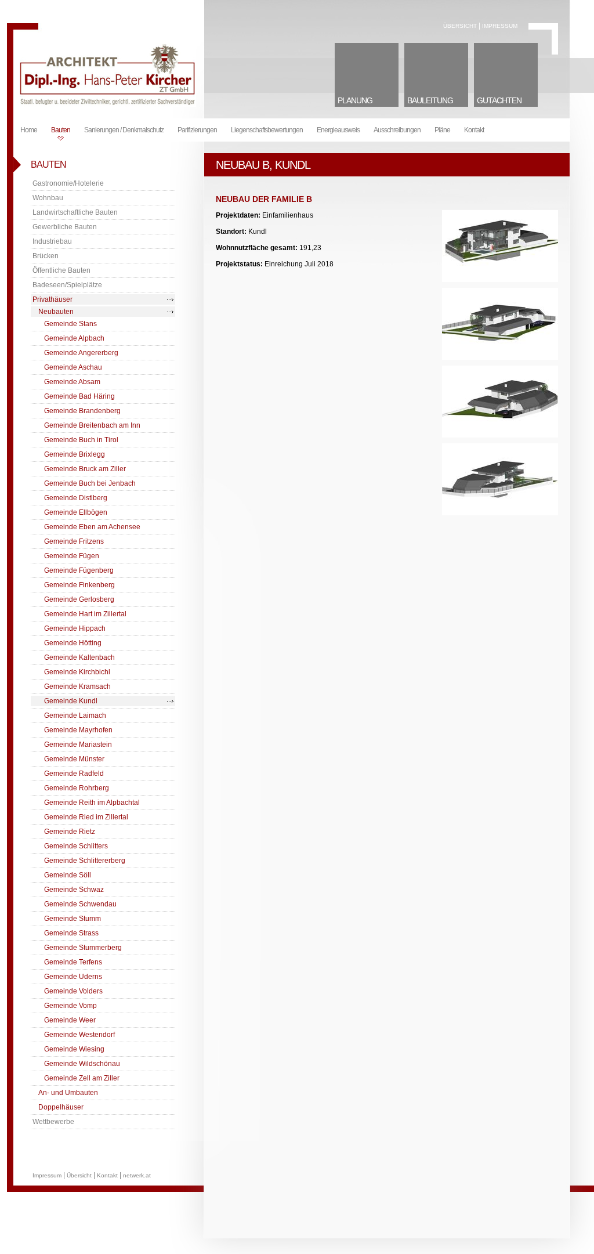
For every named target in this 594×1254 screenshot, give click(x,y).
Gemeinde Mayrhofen (78, 730)
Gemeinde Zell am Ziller (81, 1078)
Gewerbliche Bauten (64, 227)
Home (28, 130)
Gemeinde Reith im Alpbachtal (92, 802)
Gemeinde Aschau (73, 367)
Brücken (45, 256)
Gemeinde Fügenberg (79, 570)
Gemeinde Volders (73, 991)
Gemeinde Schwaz (74, 890)
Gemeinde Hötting (73, 643)
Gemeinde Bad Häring (79, 396)
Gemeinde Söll (67, 875)
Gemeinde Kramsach (77, 686)
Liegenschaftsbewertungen (267, 130)
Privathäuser (52, 299)
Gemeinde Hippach (75, 628)
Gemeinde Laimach (75, 715)
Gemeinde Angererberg (81, 353)
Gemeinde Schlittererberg (84, 861)
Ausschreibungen (397, 130)
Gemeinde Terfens (73, 962)
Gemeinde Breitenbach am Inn (92, 425)
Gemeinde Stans (70, 324)
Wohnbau (47, 198)
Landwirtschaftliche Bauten (75, 212)
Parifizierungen (197, 130)
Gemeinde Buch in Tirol (81, 440)
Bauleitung (430, 100)
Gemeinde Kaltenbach (79, 657)
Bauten (60, 130)
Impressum (499, 26)
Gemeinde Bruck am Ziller (85, 469)
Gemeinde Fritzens (74, 541)
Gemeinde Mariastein (78, 744)
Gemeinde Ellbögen (75, 512)
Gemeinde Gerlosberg (79, 599)
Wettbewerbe (53, 1122)
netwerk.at (137, 1175)
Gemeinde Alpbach (74, 338)
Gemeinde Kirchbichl (77, 672)
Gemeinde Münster (74, 759)
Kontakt (474, 130)
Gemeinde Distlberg (75, 498)
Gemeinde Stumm (72, 919)
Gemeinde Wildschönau (82, 1064)
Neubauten (56, 312)
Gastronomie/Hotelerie (68, 183)
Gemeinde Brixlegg (74, 454)
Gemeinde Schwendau (80, 904)
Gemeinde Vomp (70, 1006)
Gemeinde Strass (71, 933)
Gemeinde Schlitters (76, 846)
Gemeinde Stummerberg (83, 948)
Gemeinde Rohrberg (76, 788)
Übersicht (460, 26)
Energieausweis (338, 130)
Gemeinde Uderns (73, 977)
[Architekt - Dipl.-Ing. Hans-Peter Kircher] (106, 104)
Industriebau (52, 241)
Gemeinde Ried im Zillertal (86, 817)
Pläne (442, 130)
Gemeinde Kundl (70, 701)
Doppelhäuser (61, 1107)
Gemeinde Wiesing (74, 1049)
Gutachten (499, 100)
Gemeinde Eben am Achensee (92, 527)
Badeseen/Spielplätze (67, 285)
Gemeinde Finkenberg (79, 585)
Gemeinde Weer (70, 1020)
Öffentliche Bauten (61, 270)
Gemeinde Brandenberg (82, 411)
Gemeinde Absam (72, 382)
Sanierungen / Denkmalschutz (124, 130)
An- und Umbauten (68, 1093)
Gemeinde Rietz (69, 831)
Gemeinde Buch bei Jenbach (90, 483)
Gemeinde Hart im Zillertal (85, 614)
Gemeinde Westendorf (79, 1035)
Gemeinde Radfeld (74, 773)
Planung (355, 100)
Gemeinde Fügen (71, 556)
